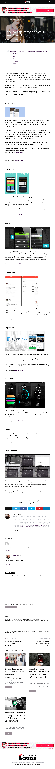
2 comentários (16, 39)
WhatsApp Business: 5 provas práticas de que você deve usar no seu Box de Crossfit (15, 716)
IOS (22, 161)
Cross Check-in (16, 65)
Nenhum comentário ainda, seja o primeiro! (14, 678)
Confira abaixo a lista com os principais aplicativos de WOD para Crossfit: (28, 51)
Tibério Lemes (9, 39)
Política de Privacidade (26, 765)
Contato (37, 765)
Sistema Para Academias (25, 526)
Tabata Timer (16, 55)
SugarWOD (15, 60)
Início (6, 19)
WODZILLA (15, 56)
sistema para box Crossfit (21, 152)
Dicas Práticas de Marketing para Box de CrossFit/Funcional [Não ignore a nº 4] (39, 673)
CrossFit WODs (16, 58)
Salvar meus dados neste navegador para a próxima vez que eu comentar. (19, 604)
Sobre (17, 765)
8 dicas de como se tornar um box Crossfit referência (15, 672)
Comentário (7, 579)
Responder (7, 550)
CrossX (14, 63)
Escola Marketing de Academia (38, 525)
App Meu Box (16, 53)
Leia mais (8, 687)
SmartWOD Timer (17, 61)
